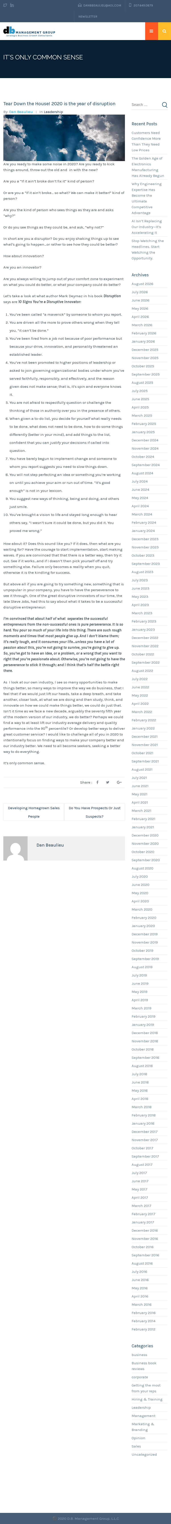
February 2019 (143, 1016)
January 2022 (143, 728)
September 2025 (146, 374)
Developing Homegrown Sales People (34, 812)
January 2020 (143, 926)
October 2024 (143, 456)
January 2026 (143, 341)
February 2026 (144, 333)
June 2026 (140, 300)
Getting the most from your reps (146, 1388)
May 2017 (139, 1189)
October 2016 (143, 1247)
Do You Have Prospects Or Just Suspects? (94, 812)
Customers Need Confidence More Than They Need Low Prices (146, 141)
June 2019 (140, 983)
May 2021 (139, 794)
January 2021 (143, 827)
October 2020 (143, 851)
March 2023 (142, 613)
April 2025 (140, 407)
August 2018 (142, 1065)
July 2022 (140, 679)
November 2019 (145, 942)
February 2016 (144, 1312)
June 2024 (140, 489)
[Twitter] (5, 5)
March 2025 (142, 415)
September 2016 (145, 1255)
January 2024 (143, 530)
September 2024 (146, 465)
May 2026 (140, 308)
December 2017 (145, 1131)
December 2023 (145, 539)
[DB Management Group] (29, 31)
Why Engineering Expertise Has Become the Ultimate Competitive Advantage (147, 198)
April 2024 (140, 506)
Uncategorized (144, 1454)
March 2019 (141, 1008)
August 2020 (142, 868)
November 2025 (145, 358)
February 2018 (144, 1115)
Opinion (138, 1438)
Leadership (53, 111)
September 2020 (146, 860)
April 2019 (140, 1000)
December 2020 (145, 835)
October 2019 (142, 950)
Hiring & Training (147, 1399)
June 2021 (140, 786)
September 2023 (146, 563)
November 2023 (145, 547)
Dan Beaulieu (21, 111)
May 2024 (140, 497)
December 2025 (145, 349)
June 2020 (140, 884)
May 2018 (140, 1090)
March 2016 (142, 1304)
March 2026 (142, 325)
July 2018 (139, 1074)
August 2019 (142, 967)
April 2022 (140, 703)
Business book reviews (144, 1366)
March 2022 (142, 711)
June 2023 (140, 588)
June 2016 (140, 1279)
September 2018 (145, 1057)
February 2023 (144, 621)
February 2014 (143, 1321)
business (139, 1354)
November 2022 (145, 646)
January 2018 (143, 1123)
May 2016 (140, 1288)
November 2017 (145, 1140)
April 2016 (140, 1296)
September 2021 (145, 761)
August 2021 (142, 769)
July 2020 (140, 876)
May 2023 (140, 596)
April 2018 (140, 1098)
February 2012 (143, 1329)
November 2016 (145, 1238)
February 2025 (144, 423)
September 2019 (145, 958)
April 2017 (140, 1197)
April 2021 (140, 802)
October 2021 (142, 753)
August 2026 (142, 283)
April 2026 (140, 316)
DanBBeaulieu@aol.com (102, 5)
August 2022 (142, 670)
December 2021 (145, 736)
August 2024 (142, 473)
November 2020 (145, 843)
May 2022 (140, 695)
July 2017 (139, 1172)
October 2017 (142, 1148)
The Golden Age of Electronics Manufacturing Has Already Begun (148, 167)
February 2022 (144, 720)
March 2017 (141, 1205)
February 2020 (144, 917)
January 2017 (143, 1222)
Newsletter (87, 16)
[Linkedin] (12, 5)
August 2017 (142, 1164)
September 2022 (146, 662)
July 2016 (139, 1271)
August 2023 (142, 572)
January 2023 (143, 629)
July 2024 (140, 481)
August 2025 (142, 382)
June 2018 (140, 1082)
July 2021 (139, 777)
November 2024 (145, 448)
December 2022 (145, 637)
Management (143, 1415)
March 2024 (142, 514)
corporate (140, 1377)
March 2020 (142, 909)
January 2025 (143, 432)
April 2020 (140, 901)
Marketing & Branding (143, 1427)
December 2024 (145, 440)
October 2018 (143, 1049)
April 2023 (140, 604)
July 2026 (140, 292)
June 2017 (140, 1181)
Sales (136, 1446)
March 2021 (141, 810)
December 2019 (145, 934)
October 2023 (143, 555)
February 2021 (143, 819)
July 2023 (140, 580)
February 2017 (143, 1214)
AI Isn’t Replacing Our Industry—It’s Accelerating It (147, 227)
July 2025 (140, 390)
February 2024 (144, 522)
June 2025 (140, 399)
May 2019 (139, 991)
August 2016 (142, 1263)
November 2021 (145, 744)
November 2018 (145, 1041)
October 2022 (143, 654)
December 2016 (145, 1230)
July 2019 (139, 975)
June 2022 (140, 687)
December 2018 (145, 1033)
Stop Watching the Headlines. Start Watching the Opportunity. (148, 249)
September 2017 (145, 1156)
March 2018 (142, 1107)
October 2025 (143, 366)
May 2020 (140, 893)
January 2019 (143, 1024)
